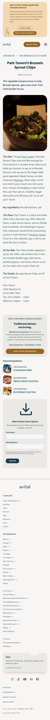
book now (31, 44)
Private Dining (8, 595)
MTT (32, 709)
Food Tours (7, 591)
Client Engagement (16, 345)
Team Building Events (10, 602)
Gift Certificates (8, 631)
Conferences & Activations (12, 609)
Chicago (6, 543)
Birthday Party (8, 613)
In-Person (6, 639)
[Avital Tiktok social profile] (18, 680)
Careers (5, 526)
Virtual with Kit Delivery (11, 643)
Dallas (5, 547)
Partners (6, 512)
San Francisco (8, 569)
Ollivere (21, 709)
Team (5, 508)
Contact (7, 687)
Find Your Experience (25, 33)
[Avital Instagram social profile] (12, 680)
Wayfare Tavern (37, 235)
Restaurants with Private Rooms (14, 598)
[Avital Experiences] (7, 44)
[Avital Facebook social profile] (37, 680)
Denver (5, 550)
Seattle (5, 572)
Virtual (5, 583)
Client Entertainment (10, 606)
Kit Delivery (7, 646)
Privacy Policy (9, 697)
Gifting (5, 628)
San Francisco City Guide (33, 55)
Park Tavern (28, 157)
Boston (5, 539)
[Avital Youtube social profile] (25, 680)
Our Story (6, 504)
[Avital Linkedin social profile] (31, 680)
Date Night (7, 617)
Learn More (25, 28)
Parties (38, 345)
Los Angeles (7, 557)
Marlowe (18, 180)
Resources (9, 55)
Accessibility (9, 692)
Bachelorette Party (10, 620)
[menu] (45, 44)
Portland (6, 565)
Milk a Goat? (8, 702)
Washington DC (9, 580)
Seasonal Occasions (10, 624)
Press (5, 523)
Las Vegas (6, 554)
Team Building (29, 345)
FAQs (5, 515)
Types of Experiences (10, 501)
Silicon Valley (7, 576)
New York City (8, 561)
